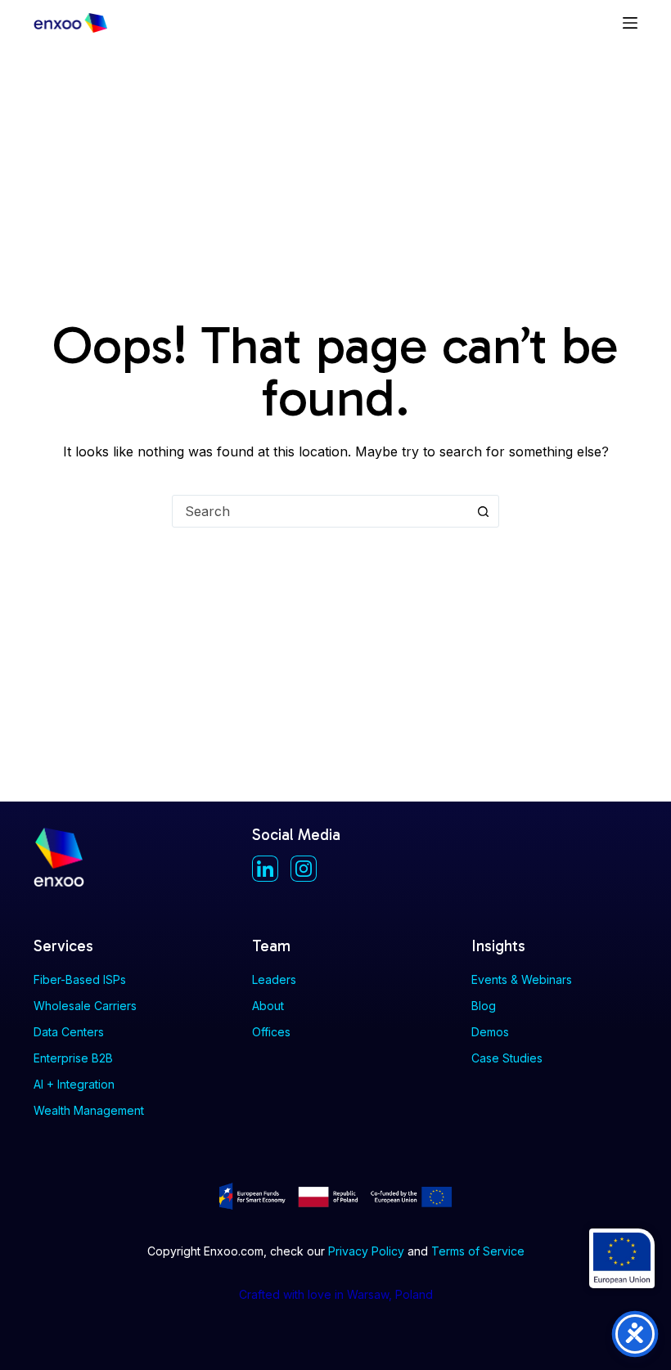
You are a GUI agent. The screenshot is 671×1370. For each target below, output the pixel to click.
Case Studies (507, 1058)
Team (271, 946)
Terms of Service (478, 1251)
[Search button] (482, 511)
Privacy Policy (366, 1251)
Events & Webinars (521, 979)
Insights (498, 946)
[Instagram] (303, 869)
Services (63, 946)
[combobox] (320, 511)
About (268, 1006)
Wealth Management (89, 1110)
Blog (483, 1006)
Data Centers (69, 1032)
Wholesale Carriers (85, 1006)
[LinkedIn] (265, 869)
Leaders (274, 979)
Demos (490, 1032)
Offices (271, 1032)
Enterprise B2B (73, 1058)
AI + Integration (74, 1084)
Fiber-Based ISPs (80, 979)
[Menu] (630, 23)
